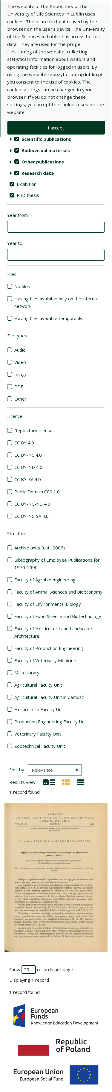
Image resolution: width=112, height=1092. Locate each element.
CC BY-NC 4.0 (28, 455)
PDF (18, 387)
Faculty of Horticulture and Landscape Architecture (53, 632)
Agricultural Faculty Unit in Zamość (49, 697)
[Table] (81, 782)
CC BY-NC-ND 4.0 (32, 504)
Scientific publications (46, 139)
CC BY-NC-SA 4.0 (31, 516)
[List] (49, 782)
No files (22, 286)
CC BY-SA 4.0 (27, 479)
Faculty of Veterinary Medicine (45, 660)
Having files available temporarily (48, 318)
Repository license (33, 430)
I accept (56, 128)
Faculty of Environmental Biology (47, 604)
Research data (38, 173)
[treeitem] (56, 139)
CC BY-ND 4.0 (28, 467)
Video (20, 362)
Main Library (26, 673)
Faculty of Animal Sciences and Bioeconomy (58, 592)
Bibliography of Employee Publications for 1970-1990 (57, 563)
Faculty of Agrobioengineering (45, 580)
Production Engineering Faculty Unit (50, 722)
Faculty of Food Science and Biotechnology (57, 616)
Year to (14, 243)
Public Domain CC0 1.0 (37, 492)
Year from (17, 215)
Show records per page (41, 969)
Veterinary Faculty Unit (37, 734)
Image (20, 374)
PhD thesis (28, 195)
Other (20, 399)
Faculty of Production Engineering (48, 648)
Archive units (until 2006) (39, 548)
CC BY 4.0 (24, 443)
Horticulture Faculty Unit (39, 709)
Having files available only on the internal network (56, 302)
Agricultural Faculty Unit (38, 685)
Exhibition (26, 184)
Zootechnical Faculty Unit (39, 746)
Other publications (43, 162)
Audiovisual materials (46, 150)
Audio (20, 350)
